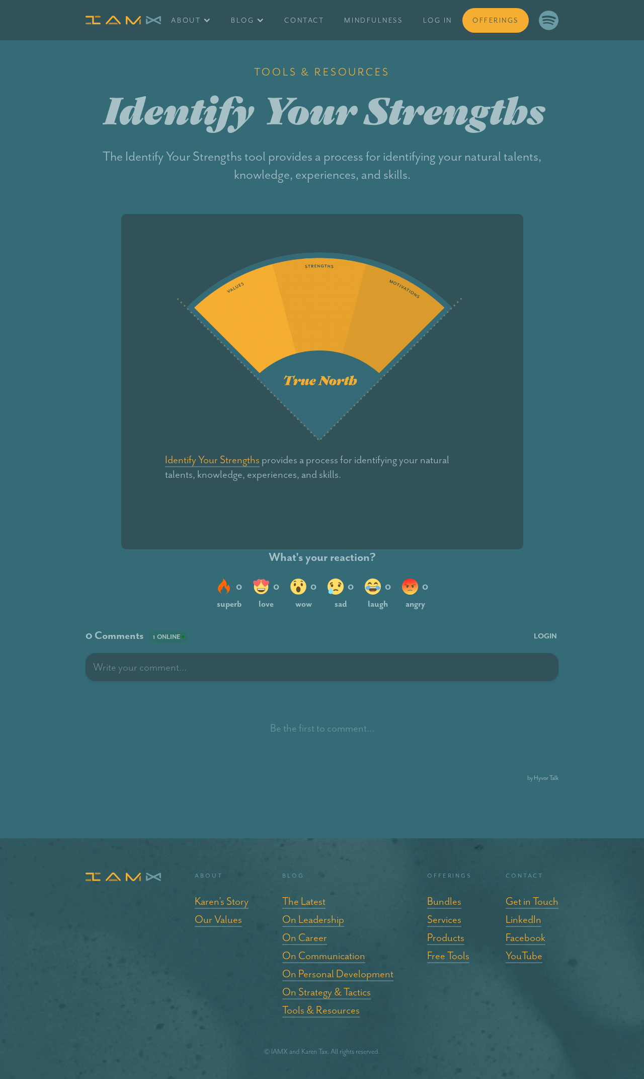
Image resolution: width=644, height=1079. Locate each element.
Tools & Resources (321, 1010)
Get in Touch (532, 901)
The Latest (304, 901)
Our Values (218, 919)
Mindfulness (373, 20)
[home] (123, 20)
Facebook (525, 937)
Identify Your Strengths (212, 459)
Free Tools (448, 955)
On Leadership (313, 919)
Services (444, 919)
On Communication (323, 955)
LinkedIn (523, 919)
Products (445, 937)
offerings (495, 20)
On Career (304, 937)
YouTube (524, 955)
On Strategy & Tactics (326, 991)
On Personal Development (337, 973)
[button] (191, 20)
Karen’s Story (222, 901)
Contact (304, 20)
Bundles (444, 901)
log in (437, 20)
